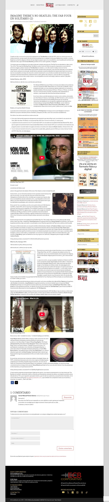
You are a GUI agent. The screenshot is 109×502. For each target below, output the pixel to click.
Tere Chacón (13, 486)
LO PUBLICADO (60, 5)
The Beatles (36, 21)
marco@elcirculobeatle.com (33, 377)
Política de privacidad (33, 500)
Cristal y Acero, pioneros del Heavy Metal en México (87, 206)
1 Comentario (43, 21)
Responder (68, 397)
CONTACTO (71, 5)
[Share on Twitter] (16, 383)
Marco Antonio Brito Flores (19, 21)
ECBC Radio (13, 479)
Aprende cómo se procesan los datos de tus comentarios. (50, 456)
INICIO (33, 5)
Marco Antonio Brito (16, 489)
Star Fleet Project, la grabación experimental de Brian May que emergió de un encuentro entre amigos (87, 211)
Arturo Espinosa (14, 488)
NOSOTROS (40, 5)
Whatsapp (13, 494)
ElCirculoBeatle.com (16, 473)
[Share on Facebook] (12, 383)
